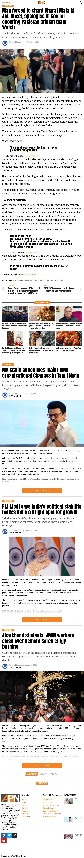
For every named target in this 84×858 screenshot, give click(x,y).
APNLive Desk (16, 396)
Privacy (25, 814)
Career (24, 805)
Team (24, 802)
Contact (25, 808)
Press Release (49, 808)
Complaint (26, 816)
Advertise (26, 811)
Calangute (20, 280)
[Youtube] (4, 840)
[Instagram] (15, 835)
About (24, 800)
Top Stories (47, 802)
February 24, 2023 (31, 156)
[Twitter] (9, 835)
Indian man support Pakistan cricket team (47, 280)
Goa (27, 280)
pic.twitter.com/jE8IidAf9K (23, 150)
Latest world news (50, 811)
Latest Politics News (51, 805)
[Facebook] (4, 835)
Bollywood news (49, 816)
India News (47, 800)
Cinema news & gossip (52, 814)
